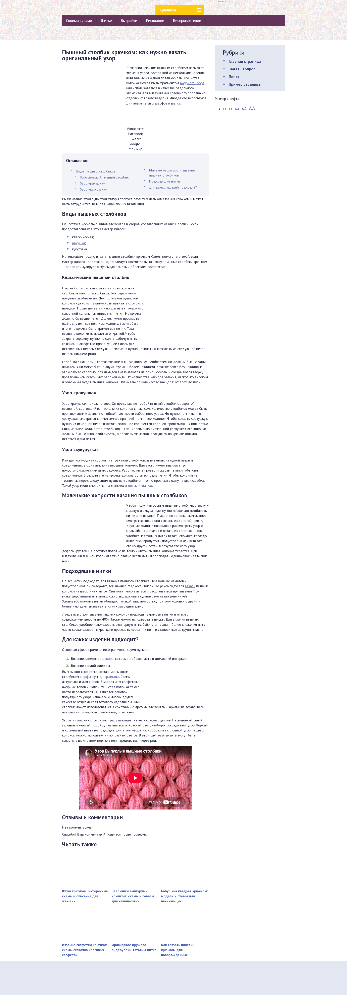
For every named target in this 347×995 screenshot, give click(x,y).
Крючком (167, 10)
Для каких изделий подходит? (173, 187)
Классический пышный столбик (104, 177)
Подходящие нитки (164, 181)
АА (224, 109)
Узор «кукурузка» (93, 189)
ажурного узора (192, 83)
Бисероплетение (187, 20)
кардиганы (111, 676)
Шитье (106, 20)
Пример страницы (245, 84)
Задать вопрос (242, 69)
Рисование (155, 20)
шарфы (85, 676)
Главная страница (245, 61)
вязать (190, 586)
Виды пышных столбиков (95, 171)
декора (107, 658)
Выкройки (129, 20)
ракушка (78, 243)
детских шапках (140, 485)
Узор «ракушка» (92, 183)
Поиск (234, 76)
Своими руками (79, 20)
